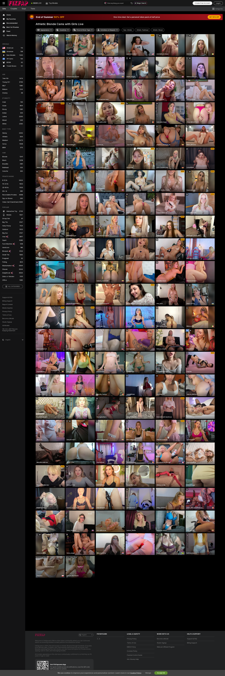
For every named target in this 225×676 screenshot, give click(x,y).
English (84, 635)
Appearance (45, 30)
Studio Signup (7, 322)
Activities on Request (108, 30)
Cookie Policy (135, 673)
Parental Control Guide (134, 655)
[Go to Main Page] (18, 3)
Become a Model (8, 318)
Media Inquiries (7, 308)
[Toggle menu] (4, 3)
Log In (218, 3)
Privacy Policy (7, 311)
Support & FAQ (7, 297)
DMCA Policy (131, 647)
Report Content (7, 304)
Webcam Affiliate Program (165, 647)
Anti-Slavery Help (133, 659)
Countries (63, 30)
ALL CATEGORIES (14, 286)
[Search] (131, 3)
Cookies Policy (132, 651)
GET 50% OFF (214, 17)
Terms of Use (6, 315)
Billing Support (7, 301)
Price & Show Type (83, 30)
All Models (5, 325)
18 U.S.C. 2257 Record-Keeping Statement (10, 330)
